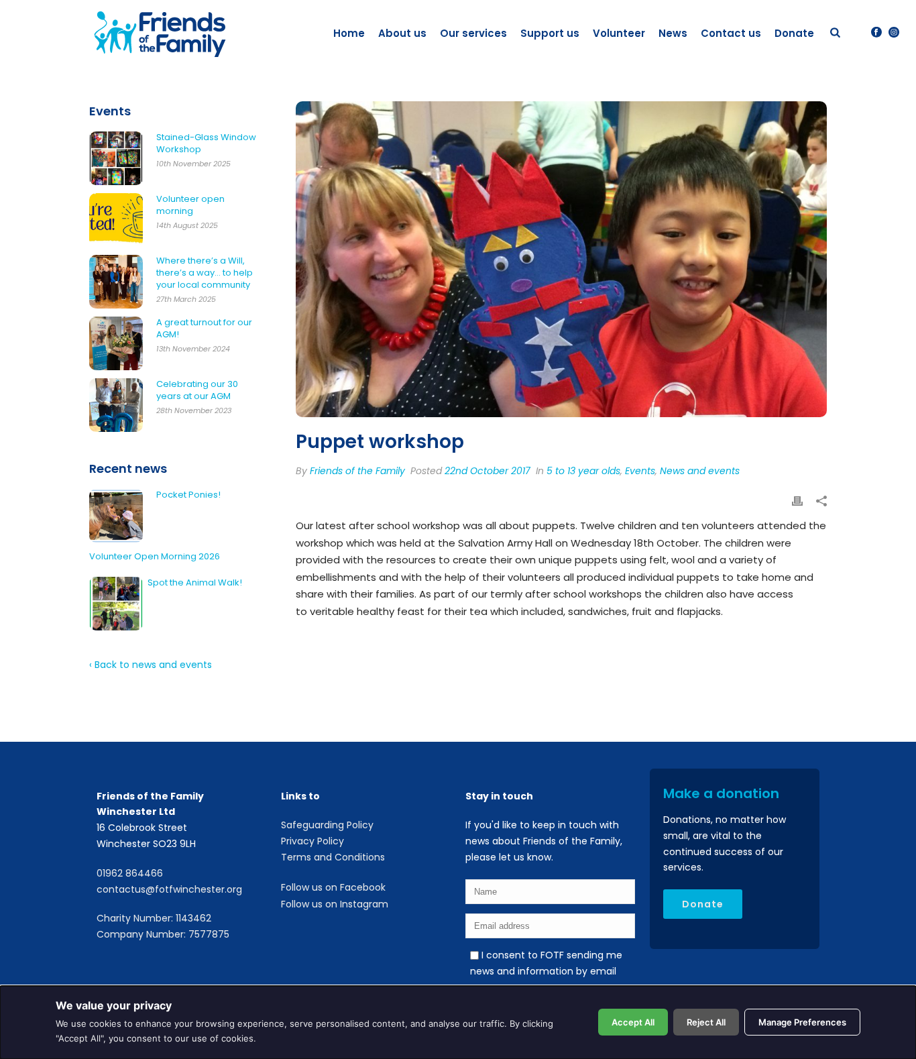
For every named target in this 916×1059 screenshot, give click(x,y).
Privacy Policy (312, 841)
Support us (549, 33)
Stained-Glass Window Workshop (206, 143)
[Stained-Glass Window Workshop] (116, 158)
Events (640, 471)
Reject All (706, 1022)
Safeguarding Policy (327, 825)
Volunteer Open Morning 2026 (154, 557)
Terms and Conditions (333, 857)
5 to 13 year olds (583, 471)
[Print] (797, 502)
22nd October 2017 (487, 471)
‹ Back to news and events (150, 664)
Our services (473, 33)
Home (349, 33)
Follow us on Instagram (334, 904)
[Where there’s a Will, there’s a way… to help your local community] (116, 282)
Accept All (633, 1022)
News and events (700, 471)
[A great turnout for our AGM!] (116, 343)
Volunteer (619, 33)
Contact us (731, 33)
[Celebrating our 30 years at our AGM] (116, 405)
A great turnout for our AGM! (204, 329)
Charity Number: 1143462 (154, 918)
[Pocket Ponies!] (116, 516)
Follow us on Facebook (333, 887)
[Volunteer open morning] (116, 220)
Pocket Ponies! (188, 495)
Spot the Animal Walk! (195, 583)
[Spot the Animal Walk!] (116, 603)
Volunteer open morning (190, 205)
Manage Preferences (802, 1022)
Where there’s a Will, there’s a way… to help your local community (204, 273)
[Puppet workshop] (561, 259)
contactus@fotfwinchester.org (169, 889)
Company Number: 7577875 (163, 934)
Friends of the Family (357, 471)
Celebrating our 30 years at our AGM (197, 390)
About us (402, 33)
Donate (794, 33)
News (673, 33)
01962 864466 (130, 873)
